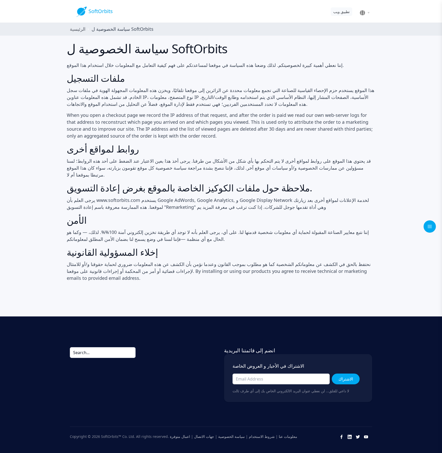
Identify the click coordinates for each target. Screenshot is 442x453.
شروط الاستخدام (262, 436)
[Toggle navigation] (430, 226)
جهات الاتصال (204, 436)
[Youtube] (366, 436)
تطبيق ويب (341, 11)
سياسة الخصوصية (231, 436)
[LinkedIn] (350, 436)
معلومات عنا (288, 436)
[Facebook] (341, 436)
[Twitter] (358, 436)
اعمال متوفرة (180, 436)
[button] (365, 12)
